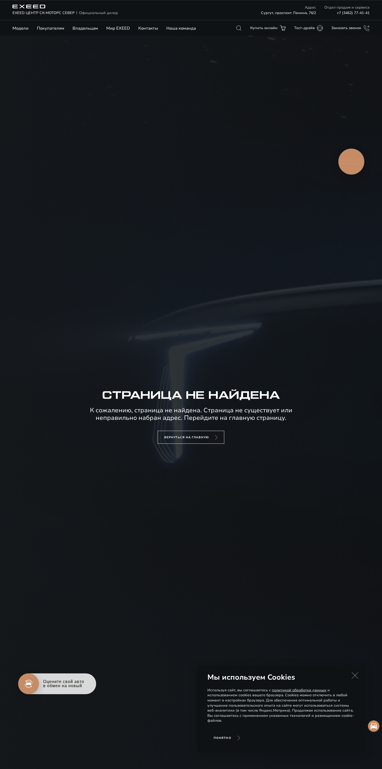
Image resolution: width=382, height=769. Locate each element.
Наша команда (181, 28)
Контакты (148, 28)
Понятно (222, 738)
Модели (20, 28)
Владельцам (85, 28)
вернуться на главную (186, 437)
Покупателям (50, 28)
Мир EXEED (118, 28)
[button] (355, 675)
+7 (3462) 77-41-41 (353, 12)
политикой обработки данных (299, 690)
